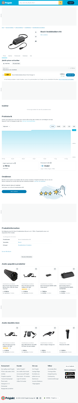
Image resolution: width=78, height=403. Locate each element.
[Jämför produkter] (35, 41)
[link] (11, 280)
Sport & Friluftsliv (10, 27)
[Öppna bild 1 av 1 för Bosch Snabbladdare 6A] (18, 41)
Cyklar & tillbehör (19, 27)
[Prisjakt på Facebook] (37, 398)
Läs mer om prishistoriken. (28, 121)
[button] (35, 32)
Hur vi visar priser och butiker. (66, 79)
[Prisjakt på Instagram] (40, 398)
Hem (3, 27)
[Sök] (60, 3)
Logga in (71, 2)
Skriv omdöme (44, 34)
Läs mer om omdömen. (40, 181)
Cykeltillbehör (28, 27)
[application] (39, 144)
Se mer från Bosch (6, 251)
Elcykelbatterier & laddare (39, 27)
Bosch (19, 242)
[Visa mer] (3, 75)
